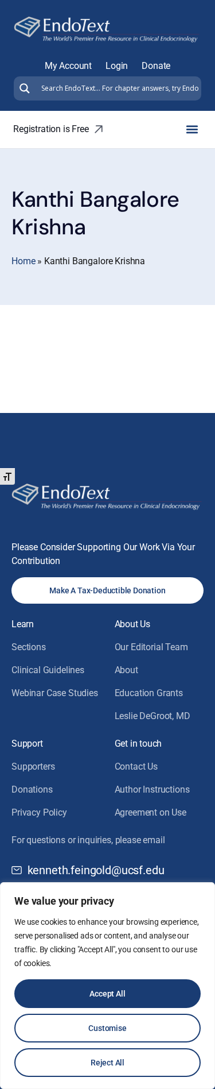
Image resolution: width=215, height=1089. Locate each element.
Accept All (107, 993)
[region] (107, 985)
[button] (191, 129)
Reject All (107, 1062)
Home (23, 261)
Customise (107, 1028)
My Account (68, 65)
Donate (156, 65)
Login (116, 65)
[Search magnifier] (23, 88)
